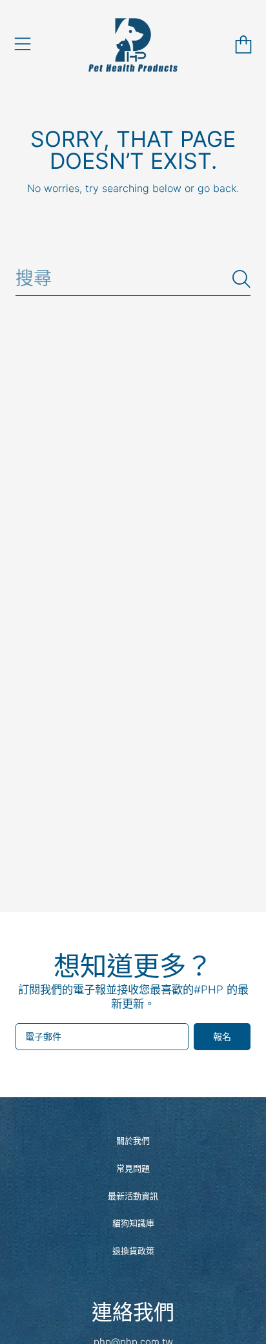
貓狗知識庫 (133, 1223)
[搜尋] (241, 279)
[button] (22, 44)
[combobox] (133, 279)
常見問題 (133, 1168)
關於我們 (133, 1140)
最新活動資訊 (133, 1196)
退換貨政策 (133, 1250)
